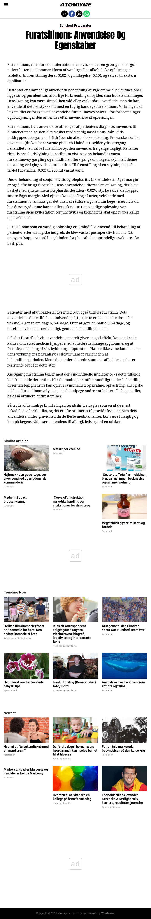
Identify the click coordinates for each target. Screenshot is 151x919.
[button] (6, 4)
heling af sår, (39, 348)
